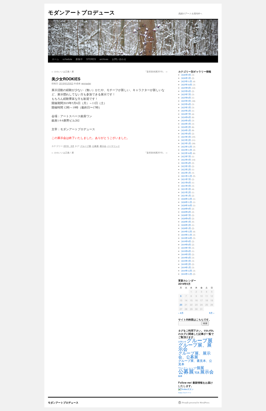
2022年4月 (186, 162)
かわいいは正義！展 (63, 71)
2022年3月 (186, 166)
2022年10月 (186, 153)
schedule (67, 59)
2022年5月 (186, 159)
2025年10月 (186, 84)
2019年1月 (186, 267)
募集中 (79, 59)
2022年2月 (186, 169)
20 (181, 304)
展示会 (103, 145)
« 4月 (180, 312)
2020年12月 (186, 198)
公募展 (95, 145)
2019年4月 (186, 257)
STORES (91, 59)
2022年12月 (186, 146)
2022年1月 (186, 172)
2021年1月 (186, 195)
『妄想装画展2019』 (155, 71)
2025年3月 (186, 107)
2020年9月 (186, 208)
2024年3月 (186, 123)
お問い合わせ (119, 59)
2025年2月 (186, 110)
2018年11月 (186, 273)
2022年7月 (186, 156)
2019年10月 (186, 238)
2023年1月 (186, 143)
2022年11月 (186, 149)
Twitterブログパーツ (184, 393)
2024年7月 (186, 113)
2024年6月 (186, 117)
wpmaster (86, 83)
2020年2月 (186, 224)
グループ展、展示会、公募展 (194, 354)
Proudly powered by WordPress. (196, 402)
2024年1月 (186, 130)
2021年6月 (186, 182)
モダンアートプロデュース (81, 12)
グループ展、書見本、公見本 (195, 362)
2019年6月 (186, 251)
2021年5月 (186, 185)
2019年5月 (186, 254)
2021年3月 (186, 189)
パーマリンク (113, 145)
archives (104, 59)
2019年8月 (186, 244)
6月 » (211, 312)
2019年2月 (186, 264)
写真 (197, 372)
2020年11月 (186, 202)
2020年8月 (186, 211)
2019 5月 (69, 145)
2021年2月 (186, 192)
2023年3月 (186, 136)
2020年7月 (186, 215)
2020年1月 (186, 228)
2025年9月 (186, 87)
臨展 (180, 376)
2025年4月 (186, 104)
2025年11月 (186, 81)
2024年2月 (186, 127)
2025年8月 (186, 91)
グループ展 (85, 145)
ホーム (55, 59)
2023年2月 (186, 140)
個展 (200, 367)
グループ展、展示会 (195, 347)
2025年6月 (186, 97)
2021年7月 (186, 179)
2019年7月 (186, 247)
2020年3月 (186, 221)
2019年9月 (186, 241)
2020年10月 (186, 205)
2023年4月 (186, 133)
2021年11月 (186, 175)
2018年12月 (186, 270)
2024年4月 (186, 120)
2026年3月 (186, 78)
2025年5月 (186, 100)
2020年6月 (186, 218)
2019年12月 (186, 231)
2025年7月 (186, 94)
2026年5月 (186, 74)
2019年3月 (186, 260)
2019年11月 (186, 234)
